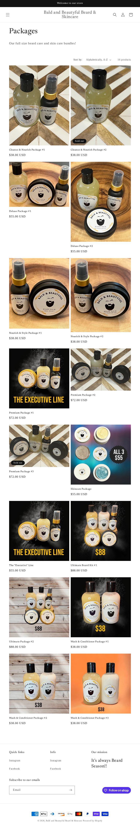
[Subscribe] (71, 790)
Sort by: (77, 59)
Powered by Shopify (93, 821)
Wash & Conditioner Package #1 (90, 642)
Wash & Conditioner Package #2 (28, 718)
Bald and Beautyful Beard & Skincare (64, 821)
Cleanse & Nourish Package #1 (27, 150)
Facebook (14, 768)
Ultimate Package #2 (21, 642)
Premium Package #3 (21, 471)
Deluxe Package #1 (20, 211)
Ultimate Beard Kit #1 (84, 565)
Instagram (14, 760)
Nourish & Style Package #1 (25, 333)
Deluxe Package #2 (82, 246)
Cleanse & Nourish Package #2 (89, 150)
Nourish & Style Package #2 (87, 336)
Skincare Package (81, 489)
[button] (8, 15)
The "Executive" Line (21, 565)
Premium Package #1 (21, 413)
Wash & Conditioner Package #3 (90, 718)
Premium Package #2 (83, 395)
